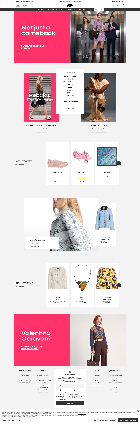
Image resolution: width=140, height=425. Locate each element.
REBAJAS (89, 9)
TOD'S (70, 98)
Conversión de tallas (43, 389)
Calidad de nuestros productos (43, 380)
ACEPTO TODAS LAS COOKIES (128, 420)
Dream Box (97, 382)
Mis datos (97, 380)
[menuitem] (18, 5)
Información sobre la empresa (115, 375)
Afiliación (115, 387)
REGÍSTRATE (115, 1)
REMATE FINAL (99, 9)
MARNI (70, 87)
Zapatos (54, 9)
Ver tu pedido (43, 382)
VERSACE (70, 79)
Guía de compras (25, 375)
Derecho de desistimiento (43, 392)
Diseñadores (81, 9)
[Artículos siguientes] (119, 163)
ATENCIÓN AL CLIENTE (27, 1)
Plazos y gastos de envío (43, 375)
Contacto (115, 392)
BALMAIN (70, 90)
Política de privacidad (67, 397)
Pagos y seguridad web (43, 378)
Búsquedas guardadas (96, 385)
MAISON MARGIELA (70, 82)
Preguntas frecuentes (43, 387)
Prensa (115, 380)
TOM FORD (70, 95)
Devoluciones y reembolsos (43, 385)
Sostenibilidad (115, 385)
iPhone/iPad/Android (25, 378)
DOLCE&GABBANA (70, 76)
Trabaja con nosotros (115, 389)
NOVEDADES (40, 9)
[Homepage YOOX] (70, 5)
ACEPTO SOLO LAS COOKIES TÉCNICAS (104, 420)
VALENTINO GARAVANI (70, 101)
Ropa (47, 9)
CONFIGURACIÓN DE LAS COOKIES (11, 420)
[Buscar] (113, 5)
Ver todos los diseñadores (25, 380)
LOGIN (121, 2)
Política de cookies (82, 415)
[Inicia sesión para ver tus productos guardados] (118, 5)
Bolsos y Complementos (67, 9)
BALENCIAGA (70, 84)
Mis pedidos (97, 378)
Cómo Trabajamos (115, 378)
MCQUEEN (70, 93)
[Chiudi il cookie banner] (138, 411)
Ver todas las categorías (25, 382)
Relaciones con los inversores (115, 382)
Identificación (97, 375)
